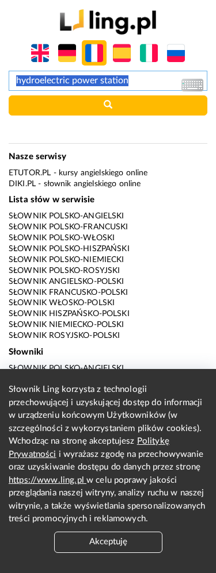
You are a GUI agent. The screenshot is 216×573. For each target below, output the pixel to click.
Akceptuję (108, 541)
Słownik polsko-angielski (66, 216)
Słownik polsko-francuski (68, 227)
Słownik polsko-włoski (62, 238)
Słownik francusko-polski (68, 293)
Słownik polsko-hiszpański (69, 249)
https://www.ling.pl (47, 480)
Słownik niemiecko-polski (66, 325)
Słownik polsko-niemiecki (66, 260)
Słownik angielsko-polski (66, 282)
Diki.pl (22, 184)
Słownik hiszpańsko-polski (69, 314)
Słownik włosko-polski (62, 303)
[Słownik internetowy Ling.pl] (108, 21)
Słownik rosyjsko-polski (64, 336)
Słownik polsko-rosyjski (64, 271)
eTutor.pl (30, 173)
